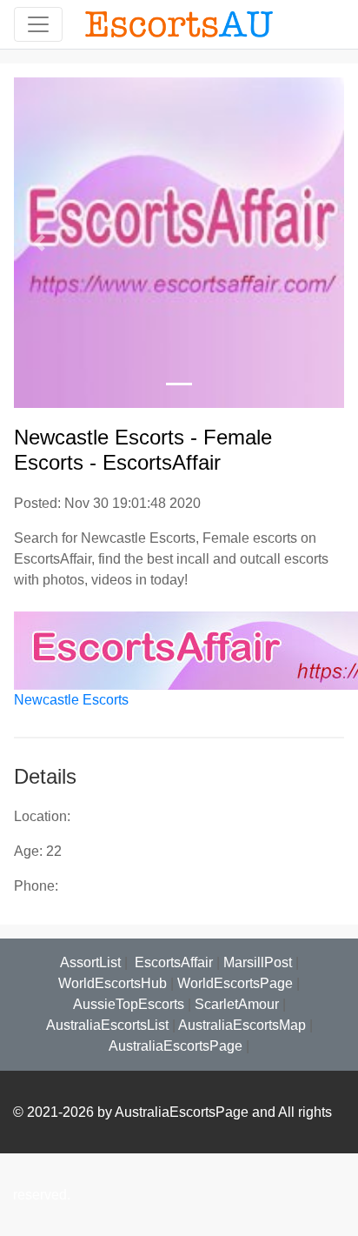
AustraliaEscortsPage (175, 1046)
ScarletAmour (237, 1004)
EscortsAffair (172, 962)
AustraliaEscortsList (107, 1025)
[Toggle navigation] (38, 24)
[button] (38, 242)
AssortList (90, 962)
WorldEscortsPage (235, 983)
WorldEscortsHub (112, 983)
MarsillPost (257, 962)
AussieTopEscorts (128, 1004)
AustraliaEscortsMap (242, 1025)
